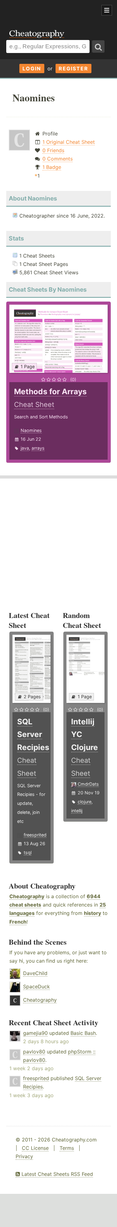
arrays (38, 448)
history (92, 913)
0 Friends (53, 150)
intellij (76, 810)
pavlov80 (34, 1051)
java (25, 448)
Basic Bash (83, 1033)
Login (31, 68)
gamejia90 (35, 1033)
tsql (28, 852)
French (18, 922)
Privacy (24, 1156)
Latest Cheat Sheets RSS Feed (56, 1174)
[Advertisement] (50, 10)
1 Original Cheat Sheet (68, 142)
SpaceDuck (36, 986)
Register (73, 68)
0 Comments (57, 159)
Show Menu (106, 10)
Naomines (31, 430)
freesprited (35, 834)
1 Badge (51, 167)
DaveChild (35, 973)
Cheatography (26, 896)
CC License (35, 1148)
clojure (84, 801)
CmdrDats (88, 784)
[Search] (98, 46)
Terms (67, 1148)
